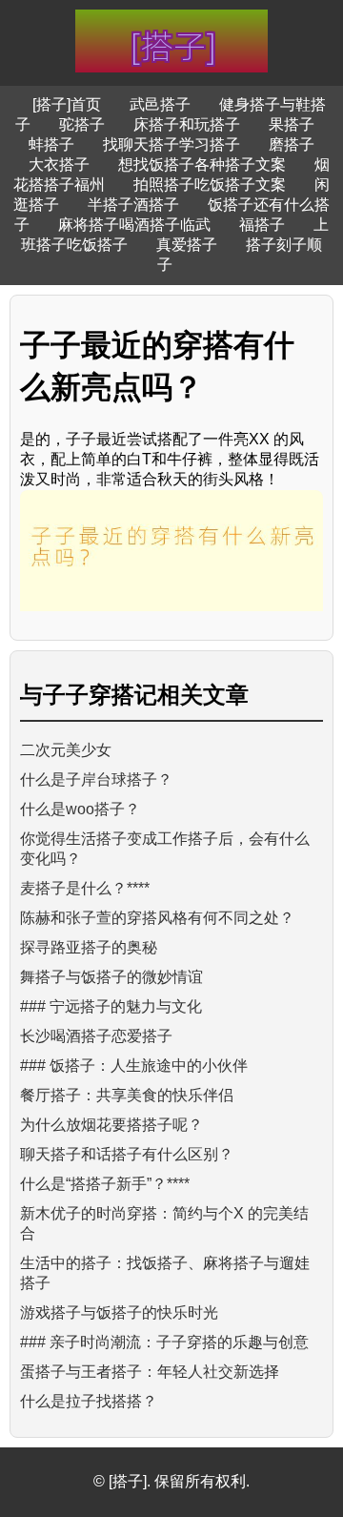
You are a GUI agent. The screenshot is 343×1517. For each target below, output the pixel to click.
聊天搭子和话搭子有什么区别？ (126, 1154)
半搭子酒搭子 (133, 204)
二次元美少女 (65, 750)
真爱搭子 (186, 244)
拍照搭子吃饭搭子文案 (209, 184)
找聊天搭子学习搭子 (171, 144)
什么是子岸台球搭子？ (96, 779)
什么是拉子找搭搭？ (88, 1401)
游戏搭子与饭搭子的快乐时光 (119, 1312)
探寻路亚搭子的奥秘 (88, 947)
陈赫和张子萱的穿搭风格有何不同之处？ (157, 918)
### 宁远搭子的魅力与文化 (111, 1006)
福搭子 (262, 224)
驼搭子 (82, 124)
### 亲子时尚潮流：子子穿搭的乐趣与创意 (164, 1342)
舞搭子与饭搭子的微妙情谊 (111, 977)
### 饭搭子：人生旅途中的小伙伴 (134, 1065)
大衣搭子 (59, 164)
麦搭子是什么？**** (85, 888)
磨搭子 (291, 144)
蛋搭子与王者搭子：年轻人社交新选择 (149, 1371)
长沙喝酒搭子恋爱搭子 (96, 1036)
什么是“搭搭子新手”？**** (105, 1184)
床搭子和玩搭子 (186, 124)
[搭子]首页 (66, 104)
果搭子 (291, 124)
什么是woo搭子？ (80, 809)
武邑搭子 (160, 104)
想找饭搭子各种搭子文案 (202, 164)
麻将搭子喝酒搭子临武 (134, 224)
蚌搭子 (51, 144)
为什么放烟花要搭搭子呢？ (111, 1125)
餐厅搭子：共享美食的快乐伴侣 (126, 1095)
